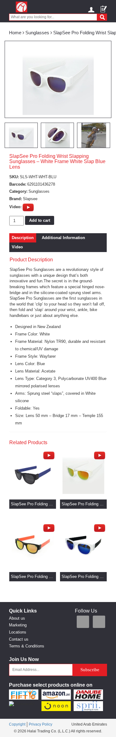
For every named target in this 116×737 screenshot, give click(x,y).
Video (17, 247)
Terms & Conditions (26, 646)
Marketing (18, 625)
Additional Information (63, 237)
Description (23, 237)
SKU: (14, 177)
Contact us (18, 639)
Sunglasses (37, 32)
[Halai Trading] (22, 7)
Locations (17, 632)
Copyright (17, 724)
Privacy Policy (40, 724)
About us (17, 618)
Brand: (15, 198)
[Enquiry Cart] (104, 7)
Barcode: (17, 184)
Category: (18, 191)
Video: (15, 206)
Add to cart (39, 220)
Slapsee (30, 198)
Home (15, 32)
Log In (92, 8)
